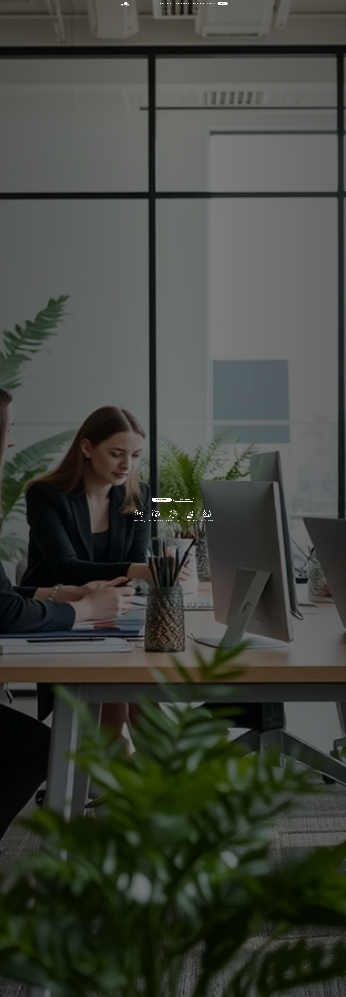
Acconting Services (182, 3)
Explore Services (184, 500)
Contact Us (222, 3)
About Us (170, 3)
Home (162, 3)
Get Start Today (161, 500)
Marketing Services (198, 3)
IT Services (211, 3)
